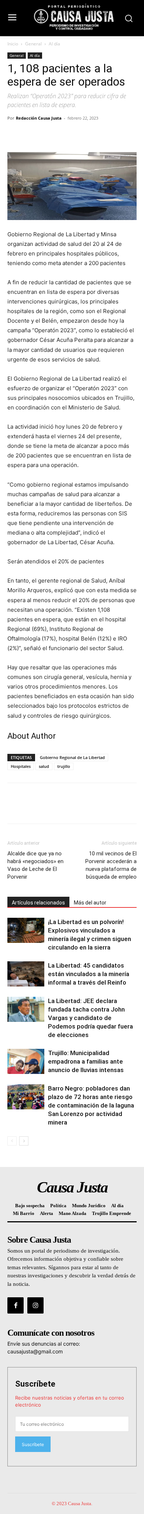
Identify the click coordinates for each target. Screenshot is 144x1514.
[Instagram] (35, 1305)
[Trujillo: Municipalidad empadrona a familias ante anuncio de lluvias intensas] (25, 1061)
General (33, 44)
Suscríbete (35, 1383)
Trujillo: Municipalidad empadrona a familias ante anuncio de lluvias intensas (86, 1061)
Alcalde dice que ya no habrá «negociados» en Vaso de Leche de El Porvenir (35, 865)
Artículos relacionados (38, 903)
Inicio (12, 44)
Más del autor (90, 903)
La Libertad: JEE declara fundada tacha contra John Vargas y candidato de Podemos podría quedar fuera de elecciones (90, 1017)
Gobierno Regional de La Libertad (72, 757)
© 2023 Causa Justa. (72, 1503)
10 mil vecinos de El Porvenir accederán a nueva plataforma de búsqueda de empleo (111, 865)
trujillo (63, 766)
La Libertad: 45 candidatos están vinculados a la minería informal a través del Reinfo (88, 974)
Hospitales (21, 766)
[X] (31, 134)
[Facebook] (14, 134)
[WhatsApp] (65, 134)
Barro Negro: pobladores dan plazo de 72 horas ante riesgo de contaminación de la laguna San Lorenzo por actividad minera (91, 1105)
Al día (54, 44)
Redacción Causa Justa (39, 118)
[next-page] (23, 1141)
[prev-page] (12, 1141)
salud (44, 766)
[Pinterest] (48, 134)
